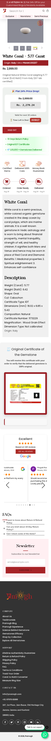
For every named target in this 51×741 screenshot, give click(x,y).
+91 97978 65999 (10, 699)
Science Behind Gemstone (15, 630)
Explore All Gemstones (13, 640)
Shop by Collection (11, 637)
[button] (16, 504)
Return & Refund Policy (13, 656)
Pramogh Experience (12, 626)
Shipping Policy (9, 659)
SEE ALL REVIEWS (25, 451)
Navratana (25, 16)
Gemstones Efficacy (12, 633)
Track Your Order (10, 673)
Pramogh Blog (9, 623)
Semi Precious (41, 16)
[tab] (16, 48)
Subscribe (24, 570)
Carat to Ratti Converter (15, 677)
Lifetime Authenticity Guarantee (18, 653)
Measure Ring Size (11, 680)
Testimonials (8, 619)
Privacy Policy (9, 663)
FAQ (4, 666)
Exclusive (10, 16)
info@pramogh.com (11, 694)
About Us (7, 616)
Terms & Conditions (12, 670)
